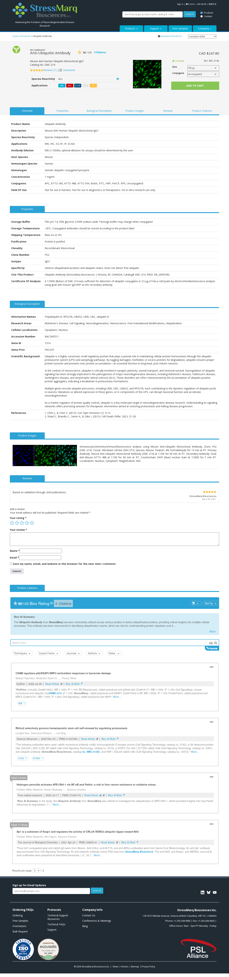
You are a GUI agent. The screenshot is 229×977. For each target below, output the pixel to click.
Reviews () (50, 70)
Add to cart (195, 85)
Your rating (18, 518)
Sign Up (97, 890)
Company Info (92, 910)
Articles (124, 966)
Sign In (180, 4)
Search (88, 4)
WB (62, 85)
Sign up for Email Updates (29, 885)
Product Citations (202, 110)
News (115, 966)
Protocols (54, 910)
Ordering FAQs (23, 910)
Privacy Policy (148, 966)
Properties (63, 110)
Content (107, 5)
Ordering (18, 915)
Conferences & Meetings (96, 920)
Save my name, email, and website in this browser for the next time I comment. (64, 564)
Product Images (134, 110)
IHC (70, 85)
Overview (27, 110)
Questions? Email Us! (171, 36)
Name (15, 550)
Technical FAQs (56, 924)
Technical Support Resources (57, 917)
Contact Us (88, 915)
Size (174, 66)
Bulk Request (20, 931)
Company (204, 28)
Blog (85, 926)
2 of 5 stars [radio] (17, 523)
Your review (18, 529)
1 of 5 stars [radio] (12, 523)
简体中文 (212, 4)
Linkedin (202, 892)
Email (14, 557)
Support (155, 28)
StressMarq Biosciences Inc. (96, 966)
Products (107, 2)
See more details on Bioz (106, 55)
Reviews (168, 110)
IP (93, 85)
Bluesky (208, 892)
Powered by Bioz (79, 55)
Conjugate (178, 73)
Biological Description (99, 110)
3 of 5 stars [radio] (22, 523)
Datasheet (69, 70)
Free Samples (180, 28)
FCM (85, 85)
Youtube (214, 892)
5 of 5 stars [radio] (32, 523)
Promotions (19, 926)
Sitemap (135, 966)
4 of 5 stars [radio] (27, 523)
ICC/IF (78, 85)
